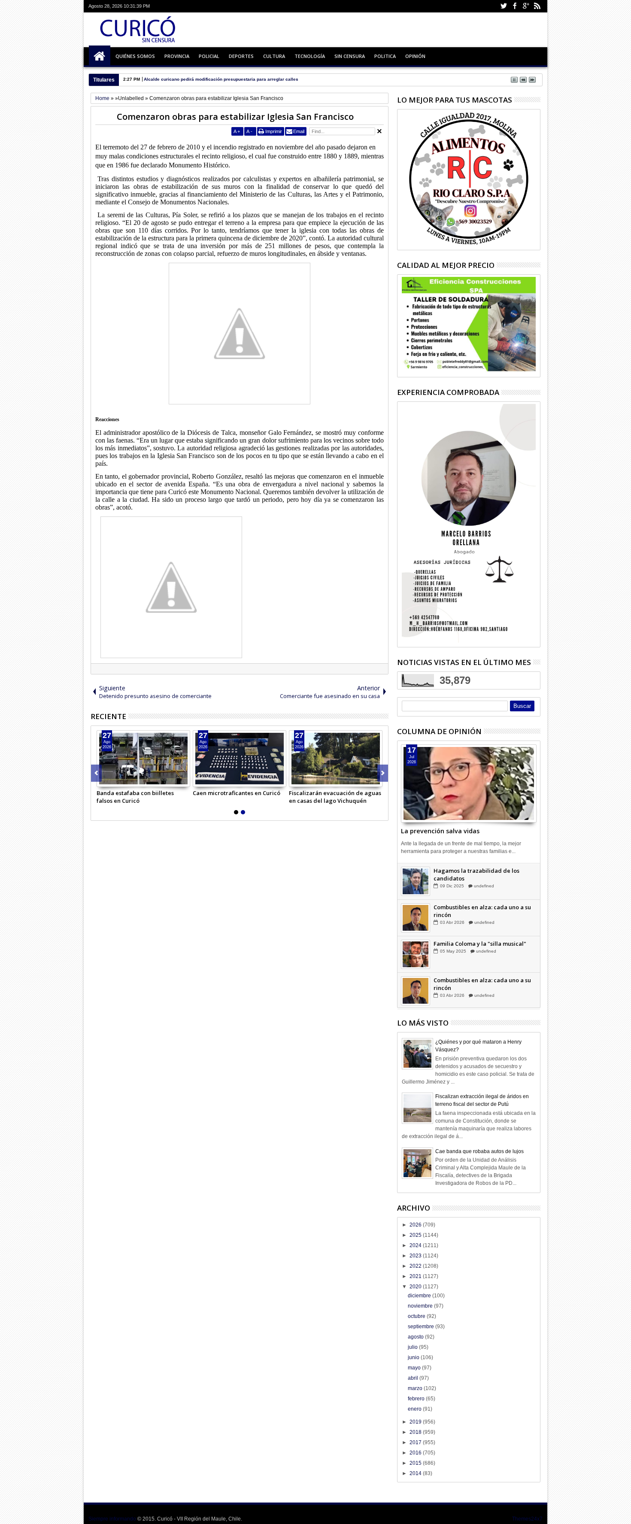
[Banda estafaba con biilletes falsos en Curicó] (143, 758)
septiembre (421, 1327)
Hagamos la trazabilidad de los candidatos (476, 875)
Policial (209, 56)
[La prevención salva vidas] (468, 783)
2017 (416, 1442)
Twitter (503, 6)
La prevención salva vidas (440, 831)
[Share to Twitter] (113, 780)
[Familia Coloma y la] (415, 955)
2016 (416, 1453)
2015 (416, 1463)
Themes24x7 (527, 1519)
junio (414, 1357)
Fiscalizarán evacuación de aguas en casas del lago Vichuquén (335, 797)
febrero (417, 1399)
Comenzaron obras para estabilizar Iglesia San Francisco (235, 116)
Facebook (514, 6)
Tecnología (309, 56)
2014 (416, 1473)
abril (413, 1378)
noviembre (421, 1306)
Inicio (99, 56)
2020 (416, 1287)
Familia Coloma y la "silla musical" (480, 944)
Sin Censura (349, 56)
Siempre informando (112, 1519)
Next (96, 773)
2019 (416, 1422)
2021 (416, 1276)
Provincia (176, 56)
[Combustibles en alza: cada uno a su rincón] (415, 918)
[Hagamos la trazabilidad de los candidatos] (415, 882)
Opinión (415, 56)
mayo (415, 1368)
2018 (416, 1432)
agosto (416, 1337)
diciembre (420, 1296)
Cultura (274, 56)
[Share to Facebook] (103, 780)
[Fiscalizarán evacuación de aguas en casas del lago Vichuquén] (335, 758)
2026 (416, 1225)
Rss (537, 6)
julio (413, 1347)
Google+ (525, 6)
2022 (416, 1266)
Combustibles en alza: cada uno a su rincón (482, 911)
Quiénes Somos (135, 56)
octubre (417, 1316)
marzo (416, 1388)
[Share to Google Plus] (122, 780)
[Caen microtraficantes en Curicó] (239, 758)
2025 (416, 1235)
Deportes (241, 56)
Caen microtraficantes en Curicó (236, 793)
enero (415, 1409)
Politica (385, 56)
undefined (484, 886)
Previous (382, 773)
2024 (416, 1245)
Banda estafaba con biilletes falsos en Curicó (135, 797)
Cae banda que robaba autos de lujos (479, 1151)
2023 (416, 1256)
